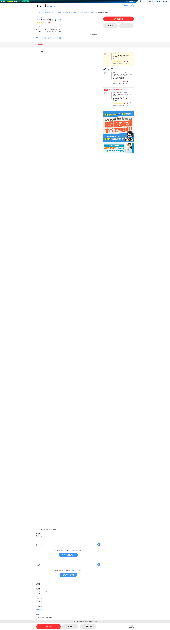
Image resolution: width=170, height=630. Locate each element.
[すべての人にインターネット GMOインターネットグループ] (156, 1)
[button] (131, 626)
